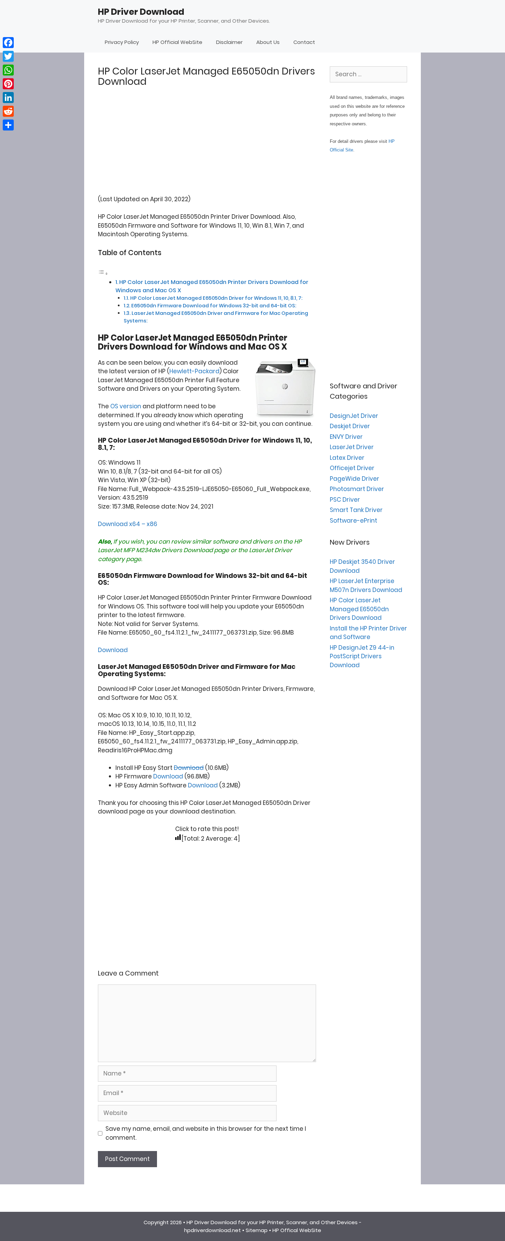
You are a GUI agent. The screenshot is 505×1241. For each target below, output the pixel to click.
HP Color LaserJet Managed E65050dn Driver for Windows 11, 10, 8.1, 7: (216, 298)
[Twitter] (8, 56)
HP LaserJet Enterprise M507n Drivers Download (366, 585)
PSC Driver (345, 500)
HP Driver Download (141, 12)
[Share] (8, 125)
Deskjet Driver (350, 426)
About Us (268, 42)
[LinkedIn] (8, 97)
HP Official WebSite (177, 42)
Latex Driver (347, 458)
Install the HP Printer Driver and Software (368, 632)
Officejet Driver (352, 468)
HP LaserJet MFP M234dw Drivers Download (200, 546)
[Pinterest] (8, 84)
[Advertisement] (207, 147)
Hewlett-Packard (194, 371)
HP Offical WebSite (296, 1230)
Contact (304, 42)
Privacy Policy (122, 42)
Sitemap (257, 1230)
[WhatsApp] (8, 70)
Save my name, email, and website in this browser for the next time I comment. (205, 1133)
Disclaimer (229, 42)
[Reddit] (8, 111)
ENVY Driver (346, 437)
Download (113, 650)
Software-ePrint (353, 520)
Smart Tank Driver (356, 510)
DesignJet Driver (354, 416)
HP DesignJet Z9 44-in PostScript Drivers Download (362, 656)
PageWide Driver (354, 479)
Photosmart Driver (357, 489)
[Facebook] (8, 42)
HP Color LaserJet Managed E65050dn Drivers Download (359, 609)
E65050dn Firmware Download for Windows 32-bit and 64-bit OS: (213, 305)
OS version (125, 406)
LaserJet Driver (270, 550)
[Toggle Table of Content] (103, 273)
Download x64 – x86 (127, 524)
